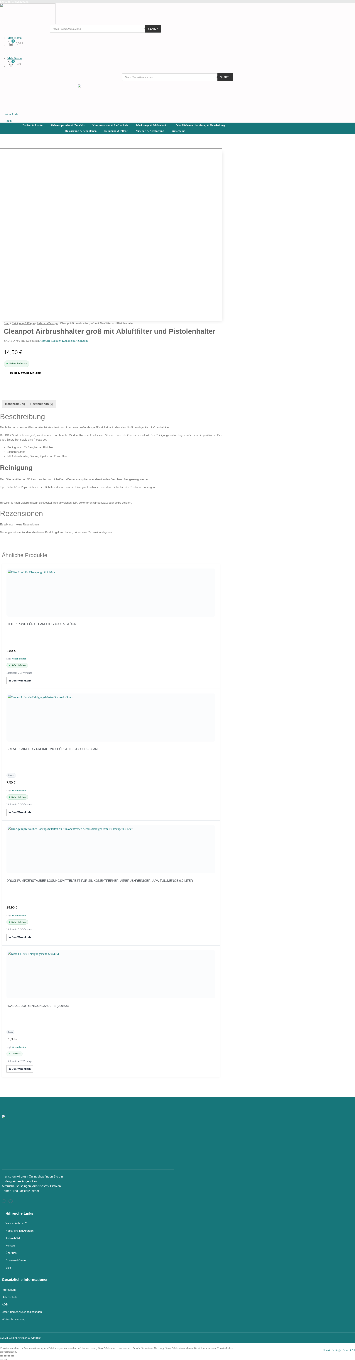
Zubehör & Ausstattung (150, 130)
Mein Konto (14, 37)
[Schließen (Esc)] (12, 1355)
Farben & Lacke (33, 125)
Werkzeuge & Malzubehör (152, 125)
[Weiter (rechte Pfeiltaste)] (5, 1359)
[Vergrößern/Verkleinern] (1, 1355)
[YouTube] (11, 1201)
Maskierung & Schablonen (81, 130)
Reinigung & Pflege (116, 130)
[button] (105, 51)
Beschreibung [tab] (15, 403)
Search (153, 28)
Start (6, 323)
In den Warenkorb (25, 373)
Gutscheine (178, 130)
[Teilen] (8, 1355)
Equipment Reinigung (75, 340)
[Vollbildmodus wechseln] (5, 1355)
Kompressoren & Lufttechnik (110, 125)
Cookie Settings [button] (332, 1350)
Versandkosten (19, 658)
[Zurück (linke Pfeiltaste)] (1, 1359)
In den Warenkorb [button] (20, 680)
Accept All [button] (349, 1350)
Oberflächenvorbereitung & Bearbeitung (200, 125)
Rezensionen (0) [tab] (41, 403)
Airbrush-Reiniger (47, 323)
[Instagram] (4, 1201)
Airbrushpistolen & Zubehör (67, 125)
